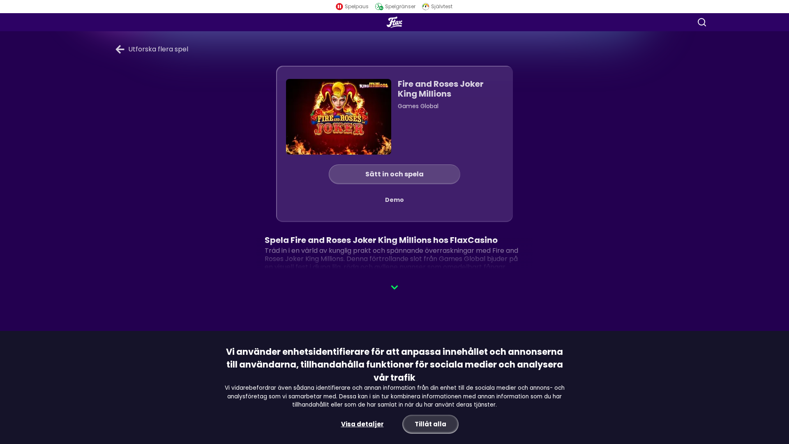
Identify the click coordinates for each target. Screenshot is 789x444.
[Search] (702, 22)
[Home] (394, 22)
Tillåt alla (430, 424)
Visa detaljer (362, 424)
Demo (394, 200)
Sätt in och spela (394, 174)
